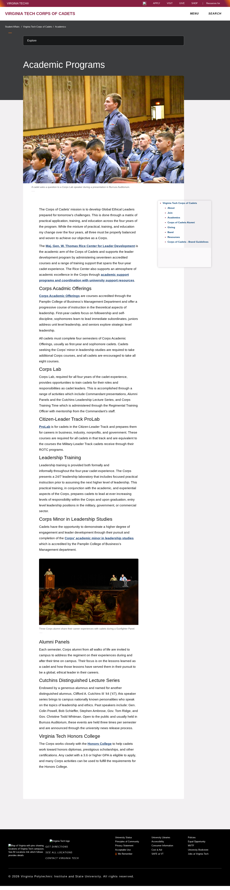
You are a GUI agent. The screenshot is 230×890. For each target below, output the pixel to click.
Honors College (100, 743)
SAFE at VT (157, 854)
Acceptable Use (123, 850)
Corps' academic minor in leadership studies (99, 538)
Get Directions (57, 846)
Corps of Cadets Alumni (181, 222)
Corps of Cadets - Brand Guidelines (188, 241)
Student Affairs (13, 26)
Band (171, 232)
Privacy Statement (124, 845)
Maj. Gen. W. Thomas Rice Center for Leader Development (90, 246)
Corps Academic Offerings (59, 296)
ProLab (44, 426)
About (171, 208)
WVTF (191, 845)
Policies (192, 837)
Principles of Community (127, 841)
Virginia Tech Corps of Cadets (38, 26)
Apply (156, 3)
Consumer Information (162, 845)
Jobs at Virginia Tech (198, 854)
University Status (123, 837)
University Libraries (161, 837)
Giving (171, 227)
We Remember (125, 854)
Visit (170, 3)
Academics (60, 26)
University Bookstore (198, 850)
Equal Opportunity (196, 841)
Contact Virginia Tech (63, 858)
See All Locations (59, 852)
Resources (174, 237)
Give (182, 3)
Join (170, 212)
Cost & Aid (157, 850)
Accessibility (158, 841)
